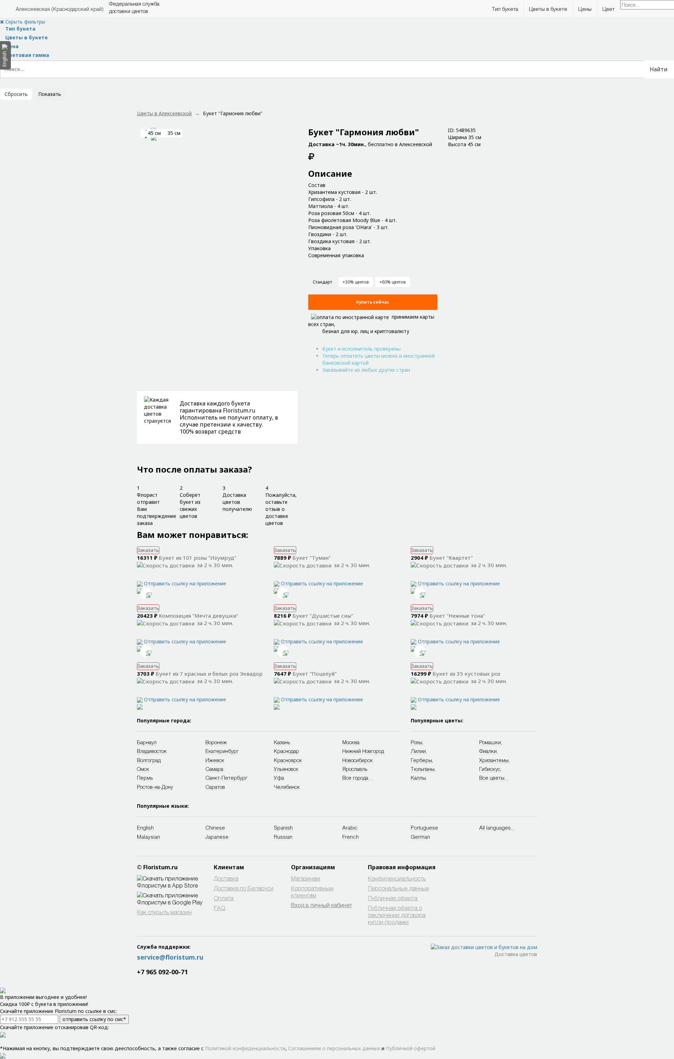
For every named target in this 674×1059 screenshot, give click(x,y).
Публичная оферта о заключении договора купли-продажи (396, 914)
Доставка (226, 878)
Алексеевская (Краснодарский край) (60, 9)
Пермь (145, 777)
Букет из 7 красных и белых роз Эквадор (209, 673)
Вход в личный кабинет (321, 905)
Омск (143, 769)
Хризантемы (494, 760)
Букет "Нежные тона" (457, 615)
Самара (214, 769)
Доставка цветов (516, 954)
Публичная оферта (392, 898)
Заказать (148, 550)
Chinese (215, 827)
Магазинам (305, 878)
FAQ (219, 907)
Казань (282, 742)
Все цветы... (494, 777)
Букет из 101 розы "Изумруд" (197, 557)
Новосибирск (357, 760)
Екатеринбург (222, 751)
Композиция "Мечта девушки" (198, 615)
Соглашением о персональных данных (334, 1048)
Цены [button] (585, 9)
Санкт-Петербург (226, 777)
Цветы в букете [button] (548, 9)
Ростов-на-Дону (155, 787)
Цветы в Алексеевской (164, 113)
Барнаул (147, 742)
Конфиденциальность (397, 878)
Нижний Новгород (363, 751)
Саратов (215, 787)
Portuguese (424, 827)
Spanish (283, 827)
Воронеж (216, 742)
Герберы (421, 760)
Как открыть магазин (164, 912)
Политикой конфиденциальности (245, 1048)
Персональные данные (398, 888)
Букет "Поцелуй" (314, 673)
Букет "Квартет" (451, 557)
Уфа (279, 777)
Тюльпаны (423, 769)
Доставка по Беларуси (243, 888)
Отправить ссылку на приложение (185, 583)
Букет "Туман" (311, 557)
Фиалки (488, 751)
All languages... (497, 827)
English (145, 827)
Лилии (418, 751)
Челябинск (287, 787)
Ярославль (354, 769)
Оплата (223, 898)
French (350, 836)
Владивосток (152, 751)
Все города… (358, 777)
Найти (659, 69)
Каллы (418, 777)
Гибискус (489, 769)
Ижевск (214, 760)
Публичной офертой (410, 1048)
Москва (350, 742)
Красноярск (288, 760)
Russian (283, 836)
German (420, 836)
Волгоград (149, 760)
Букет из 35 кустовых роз (466, 673)
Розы (416, 742)
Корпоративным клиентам (312, 891)
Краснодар (286, 751)
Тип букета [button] (505, 9)
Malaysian (148, 836)
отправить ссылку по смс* (94, 1019)
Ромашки (490, 742)
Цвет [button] (608, 9)
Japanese (217, 836)
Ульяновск (286, 769)
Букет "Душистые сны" (322, 615)
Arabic (350, 827)
